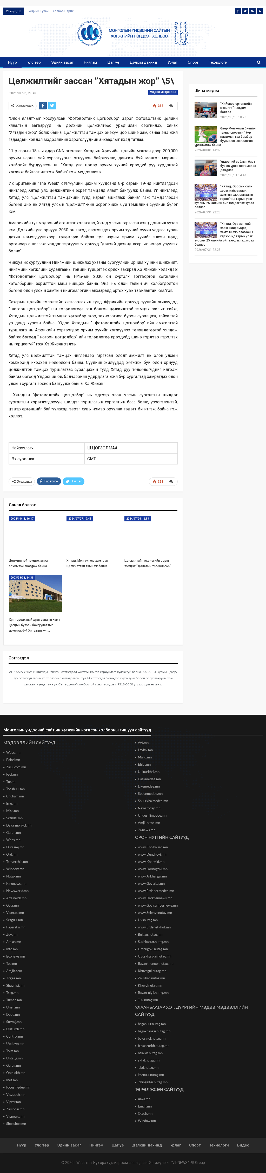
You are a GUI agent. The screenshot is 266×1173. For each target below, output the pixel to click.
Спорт (193, 62)
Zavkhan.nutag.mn (151, 978)
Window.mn (15, 869)
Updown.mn (15, 1044)
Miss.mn (12, 811)
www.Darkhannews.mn (155, 898)
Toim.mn (12, 1051)
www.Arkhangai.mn (152, 876)
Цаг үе (113, 62)
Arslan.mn (13, 942)
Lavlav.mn (145, 750)
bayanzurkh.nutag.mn (153, 1046)
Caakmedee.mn (149, 779)
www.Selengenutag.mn (155, 913)
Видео (243, 1145)
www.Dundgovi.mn (152, 854)
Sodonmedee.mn (150, 794)
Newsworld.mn (17, 891)
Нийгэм (90, 62)
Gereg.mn (13, 1065)
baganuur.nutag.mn (152, 1024)
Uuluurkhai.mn (148, 772)
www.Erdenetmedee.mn (156, 891)
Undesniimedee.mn (152, 815)
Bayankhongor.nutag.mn (155, 964)
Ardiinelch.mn (16, 898)
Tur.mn (11, 782)
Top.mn (11, 964)
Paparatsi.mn (15, 927)
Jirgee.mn (13, 978)
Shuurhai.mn (15, 985)
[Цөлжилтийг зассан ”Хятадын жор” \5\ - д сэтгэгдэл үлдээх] (172, 106)
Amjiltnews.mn (149, 823)
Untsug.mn (14, 1058)
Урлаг (172, 62)
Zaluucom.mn (16, 767)
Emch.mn (145, 1106)
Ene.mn (11, 803)
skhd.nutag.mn (148, 1060)
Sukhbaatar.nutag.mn (153, 942)
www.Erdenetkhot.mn (154, 927)
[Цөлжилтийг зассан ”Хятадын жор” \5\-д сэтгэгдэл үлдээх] (172, 481)
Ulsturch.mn (15, 1029)
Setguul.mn (14, 920)
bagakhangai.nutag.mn (154, 1031)
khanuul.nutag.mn (151, 1075)
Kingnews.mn (16, 884)
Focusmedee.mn (18, 1087)
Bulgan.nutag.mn (150, 934)
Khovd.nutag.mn (150, 985)
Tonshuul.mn (15, 789)
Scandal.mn (14, 818)
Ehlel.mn (144, 764)
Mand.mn (145, 757)
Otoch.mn (145, 1114)
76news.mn (146, 830)
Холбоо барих (63, 11)
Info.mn (12, 949)
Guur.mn (12, 905)
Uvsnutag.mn (148, 920)
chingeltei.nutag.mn (153, 1082)
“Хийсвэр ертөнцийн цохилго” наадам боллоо (236, 108)
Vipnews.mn (15, 1116)
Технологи (218, 62)
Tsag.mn (12, 993)
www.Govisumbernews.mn (158, 905)
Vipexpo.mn (15, 913)
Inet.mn (12, 1080)
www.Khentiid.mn (151, 862)
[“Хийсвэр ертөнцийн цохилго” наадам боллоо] (206, 110)
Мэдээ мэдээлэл (163, 92)
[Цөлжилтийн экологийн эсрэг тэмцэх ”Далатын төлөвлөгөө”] (151, 534)
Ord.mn (11, 854)
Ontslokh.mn (15, 1073)
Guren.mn (13, 833)
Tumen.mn (14, 1000)
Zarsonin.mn (15, 1109)
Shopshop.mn (16, 1124)
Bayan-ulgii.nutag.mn (153, 993)
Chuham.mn (15, 796)
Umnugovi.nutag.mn (153, 949)
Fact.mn (12, 774)
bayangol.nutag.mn (151, 1038)
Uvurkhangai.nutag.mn (154, 956)
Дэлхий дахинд (143, 62)
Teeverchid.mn (17, 862)
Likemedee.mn (149, 786)
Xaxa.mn (144, 1099)
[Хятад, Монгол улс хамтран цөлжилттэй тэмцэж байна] (93, 534)
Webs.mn (13, 753)
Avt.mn (143, 743)
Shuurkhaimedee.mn (153, 801)
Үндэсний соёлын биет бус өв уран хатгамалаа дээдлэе (238, 166)
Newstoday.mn (149, 808)
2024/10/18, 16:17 (22, 518)
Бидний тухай (38, 11)
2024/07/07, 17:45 (79, 518)
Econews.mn (15, 956)
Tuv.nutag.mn (148, 1000)
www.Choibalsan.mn (153, 847)
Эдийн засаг (62, 62)
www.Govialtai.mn (151, 884)
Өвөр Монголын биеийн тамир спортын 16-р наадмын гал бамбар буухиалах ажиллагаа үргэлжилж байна (225, 137)
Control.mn (14, 1036)
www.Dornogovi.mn (153, 869)
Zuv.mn (11, 934)
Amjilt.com (14, 971)
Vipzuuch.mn (15, 1095)
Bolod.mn (13, 760)
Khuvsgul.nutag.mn (152, 971)
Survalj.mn (14, 1022)
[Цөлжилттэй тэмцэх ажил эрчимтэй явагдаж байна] (35, 534)
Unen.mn (13, 1007)
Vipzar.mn (13, 1102)
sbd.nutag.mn (148, 1068)
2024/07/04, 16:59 (137, 518)
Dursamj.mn (15, 847)
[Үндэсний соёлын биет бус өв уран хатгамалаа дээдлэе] (206, 168)
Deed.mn (13, 1015)
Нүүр (12, 62)
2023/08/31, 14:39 (22, 577)
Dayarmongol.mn (18, 825)
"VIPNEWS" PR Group (188, 1163)
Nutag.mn (13, 876)
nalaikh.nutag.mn (150, 1053)
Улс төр (34, 62)
